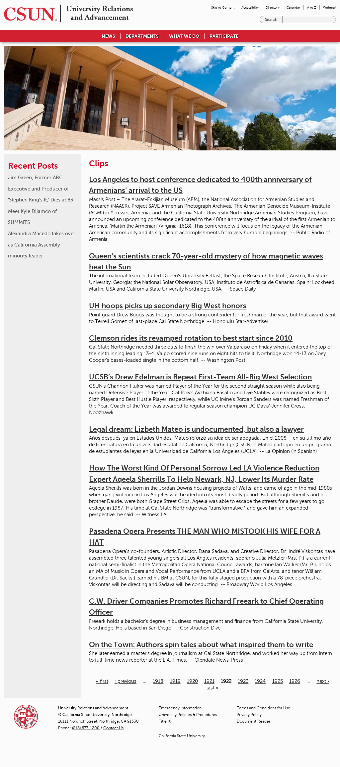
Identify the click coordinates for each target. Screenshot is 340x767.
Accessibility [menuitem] (250, 7)
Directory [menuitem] (273, 7)
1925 (277, 681)
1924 (260, 681)
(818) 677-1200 (86, 728)
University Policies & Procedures (188, 714)
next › (322, 681)
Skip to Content (222, 7)
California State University (182, 736)
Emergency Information (180, 708)
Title (165, 721)
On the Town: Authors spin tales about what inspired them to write (201, 644)
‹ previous (125, 681)
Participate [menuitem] (224, 36)
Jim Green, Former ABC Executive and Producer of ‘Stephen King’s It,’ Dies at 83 (40, 188)
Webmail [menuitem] (329, 7)
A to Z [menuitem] (311, 7)
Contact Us (113, 728)
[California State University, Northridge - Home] (28, 14)
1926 (294, 681)
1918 (158, 681)
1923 (243, 681)
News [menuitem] (108, 36)
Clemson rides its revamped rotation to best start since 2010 (191, 338)
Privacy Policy (249, 714)
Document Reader (253, 721)
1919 (175, 681)
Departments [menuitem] (142, 36)
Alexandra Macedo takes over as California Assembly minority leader (41, 244)
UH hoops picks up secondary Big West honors (167, 305)
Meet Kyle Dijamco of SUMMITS (32, 216)
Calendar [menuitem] (293, 7)
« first (102, 681)
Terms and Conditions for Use (263, 708)
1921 (209, 681)
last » (212, 687)
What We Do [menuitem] (184, 36)
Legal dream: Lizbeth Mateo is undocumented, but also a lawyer (196, 429)
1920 (192, 681)
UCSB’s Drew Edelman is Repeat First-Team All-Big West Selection (200, 377)
